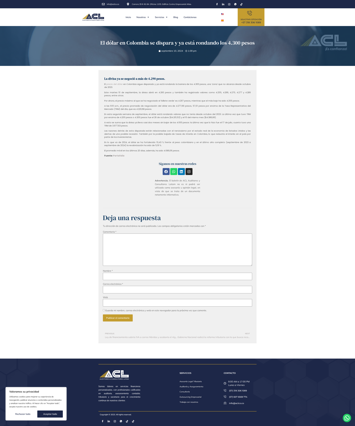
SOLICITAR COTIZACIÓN (251, 19)
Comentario (109, 231)
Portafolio (118, 155)
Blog (175, 17)
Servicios (159, 17)
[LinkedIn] (223, 4)
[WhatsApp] (235, 4)
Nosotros (141, 17)
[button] (347, 418)
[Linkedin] (181, 171)
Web (105, 297)
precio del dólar (114, 84)
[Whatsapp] (173, 171)
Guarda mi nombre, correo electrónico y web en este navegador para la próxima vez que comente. (156, 310)
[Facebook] (217, 4)
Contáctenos (190, 17)
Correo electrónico (113, 284)
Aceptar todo (50, 414)
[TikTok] (241, 4)
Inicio (128, 17)
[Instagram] (229, 4)
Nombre (108, 270)
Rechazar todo (22, 414)
